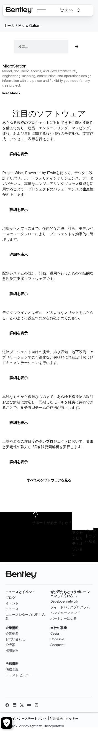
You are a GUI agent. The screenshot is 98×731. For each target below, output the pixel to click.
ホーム (9, 25)
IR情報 (10, 645)
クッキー (72, 718)
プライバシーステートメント (26, 718)
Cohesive (57, 639)
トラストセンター (18, 675)
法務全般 (12, 669)
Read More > (11, 93)
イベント (12, 603)
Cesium (55, 633)
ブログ (10, 597)
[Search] (76, 46)
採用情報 (12, 650)
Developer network (64, 601)
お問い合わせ (15, 639)
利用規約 (56, 718)
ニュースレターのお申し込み (25, 616)
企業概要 (12, 633)
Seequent (57, 645)
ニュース (12, 609)
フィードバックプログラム (70, 607)
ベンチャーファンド (65, 613)
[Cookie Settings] (6, 723)
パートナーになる (63, 618)
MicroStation (29, 25)
